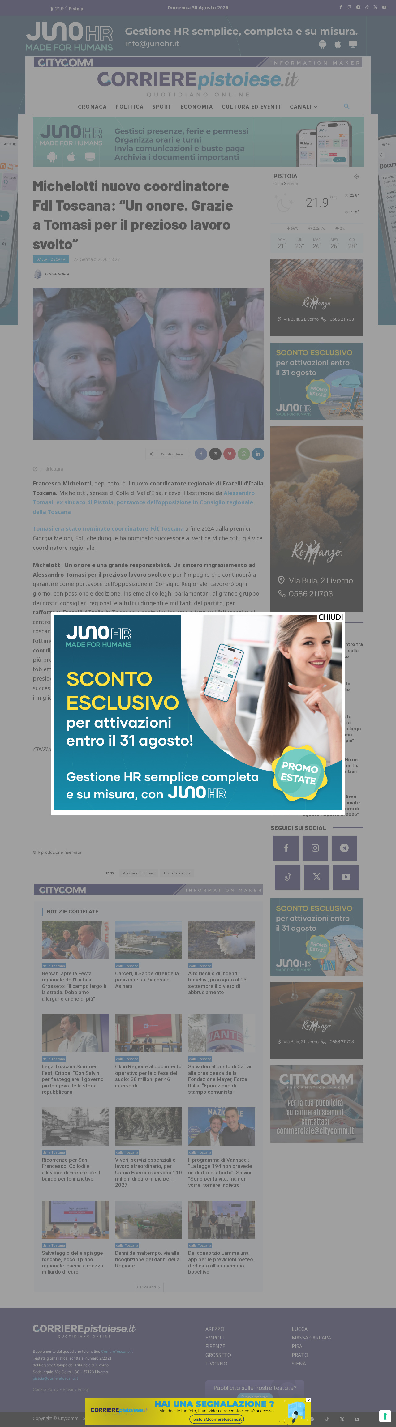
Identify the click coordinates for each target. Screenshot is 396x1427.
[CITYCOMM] (198, 1423)
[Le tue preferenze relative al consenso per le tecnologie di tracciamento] (385, 1416)
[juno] (198, 808)
